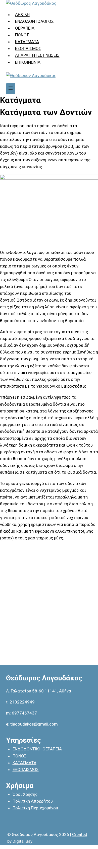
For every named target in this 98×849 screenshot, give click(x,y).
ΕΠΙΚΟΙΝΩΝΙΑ (27, 62)
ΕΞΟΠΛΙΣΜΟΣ (28, 48)
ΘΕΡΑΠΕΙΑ (24, 28)
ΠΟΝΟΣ (22, 34)
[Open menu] (10, 88)
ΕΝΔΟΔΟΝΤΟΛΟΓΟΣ (34, 21)
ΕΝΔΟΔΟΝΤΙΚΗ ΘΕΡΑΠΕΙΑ (37, 748)
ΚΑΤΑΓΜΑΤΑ (27, 41)
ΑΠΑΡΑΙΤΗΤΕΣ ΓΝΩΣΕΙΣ (37, 55)
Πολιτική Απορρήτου (33, 801)
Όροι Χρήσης (25, 794)
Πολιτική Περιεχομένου (35, 807)
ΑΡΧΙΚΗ (22, 14)
